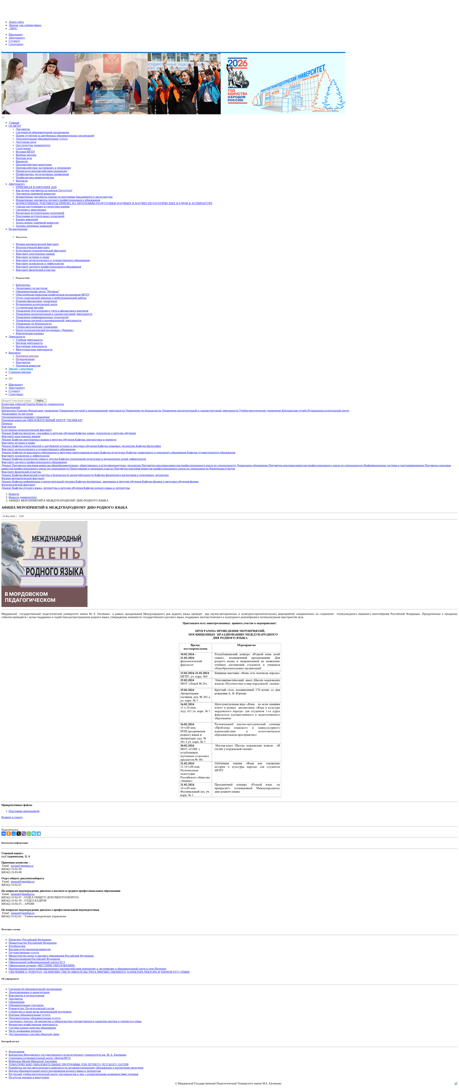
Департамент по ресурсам (31, 288)
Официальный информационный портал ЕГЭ (37, 962)
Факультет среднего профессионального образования (48, 266)
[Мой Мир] (13, 833)
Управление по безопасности (144, 410)
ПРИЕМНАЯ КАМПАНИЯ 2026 (36, 187)
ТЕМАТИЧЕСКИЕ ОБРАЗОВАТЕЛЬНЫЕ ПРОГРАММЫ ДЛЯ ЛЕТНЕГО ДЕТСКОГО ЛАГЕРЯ (69, 1064)
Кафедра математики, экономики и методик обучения (108, 481)
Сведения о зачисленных (31, 209)
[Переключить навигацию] (2, 117)
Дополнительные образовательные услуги (42, 138)
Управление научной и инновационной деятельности (48, 320)
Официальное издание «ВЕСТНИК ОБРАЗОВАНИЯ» (42, 965)
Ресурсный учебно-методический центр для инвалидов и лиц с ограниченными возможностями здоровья (73, 1074)
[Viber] (24, 833)
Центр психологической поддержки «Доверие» (45, 330)
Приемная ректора (27, 355)
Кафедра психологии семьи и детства (35, 458)
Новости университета (50, 404)
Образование (17, 1001)
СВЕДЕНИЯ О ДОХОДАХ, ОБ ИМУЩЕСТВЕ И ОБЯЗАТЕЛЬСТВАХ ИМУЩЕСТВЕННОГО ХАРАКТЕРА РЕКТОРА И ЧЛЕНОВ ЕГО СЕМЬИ (99, 971)
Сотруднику (16, 44)
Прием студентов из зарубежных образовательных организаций (55, 135)
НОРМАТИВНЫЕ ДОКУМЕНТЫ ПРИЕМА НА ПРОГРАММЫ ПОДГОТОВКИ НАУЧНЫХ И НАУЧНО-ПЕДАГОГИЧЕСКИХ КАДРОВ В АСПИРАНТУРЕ (114, 203)
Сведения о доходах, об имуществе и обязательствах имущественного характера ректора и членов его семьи (75, 1021)
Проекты (6, 423)
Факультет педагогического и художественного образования (53, 260)
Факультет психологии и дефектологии (40, 263)
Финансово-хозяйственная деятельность (33, 1024)
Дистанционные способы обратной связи (34, 1034)
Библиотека (23, 284)
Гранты (31, 404)
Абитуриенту (17, 37)
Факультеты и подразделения (26, 995)
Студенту (14, 40)
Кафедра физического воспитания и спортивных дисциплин (131, 475)
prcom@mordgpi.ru (22, 865)
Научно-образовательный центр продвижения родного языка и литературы (55, 1070)
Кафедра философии (148, 446)
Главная (14, 122)
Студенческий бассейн (30, 307)
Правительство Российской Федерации (33, 942)
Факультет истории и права (32, 257)
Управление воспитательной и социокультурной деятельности (54, 313)
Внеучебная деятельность (31, 346)
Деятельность (17, 336)
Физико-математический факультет (37, 244)
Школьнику (16, 34)
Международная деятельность (34, 349)
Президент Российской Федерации (30, 939)
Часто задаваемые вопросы (25, 1030)
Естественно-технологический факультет (41, 250)
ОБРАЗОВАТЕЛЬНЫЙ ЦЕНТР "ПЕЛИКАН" (55, 420)
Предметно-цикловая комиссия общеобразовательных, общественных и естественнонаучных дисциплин (77, 465)
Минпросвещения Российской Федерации (34, 958)
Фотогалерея (16, 1051)
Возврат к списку (12, 817)
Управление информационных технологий (42, 317)
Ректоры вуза (24, 158)
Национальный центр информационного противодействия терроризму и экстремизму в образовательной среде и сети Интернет (87, 968)
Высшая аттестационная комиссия (30, 949)
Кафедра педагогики (113, 452)
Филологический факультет (33, 247)
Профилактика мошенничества (35, 177)
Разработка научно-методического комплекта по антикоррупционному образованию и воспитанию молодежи (76, 1067)
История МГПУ (25, 151)
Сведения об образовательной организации (42, 132)
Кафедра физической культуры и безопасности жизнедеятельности (53, 475)
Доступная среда (26, 142)
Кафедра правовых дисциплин (117, 446)
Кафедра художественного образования (211, 452)
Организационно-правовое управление (25, 417)
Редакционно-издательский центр (36, 304)
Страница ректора (20, 372)
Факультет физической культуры (35, 269)
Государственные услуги (24, 952)
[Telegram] (39, 833)
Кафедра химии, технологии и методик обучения (105, 433)
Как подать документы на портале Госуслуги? (44, 190)
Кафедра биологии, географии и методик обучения (43, 433)
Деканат (6, 433)
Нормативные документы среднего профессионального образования (58, 200)
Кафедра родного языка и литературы (107, 487)
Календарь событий (13, 404)
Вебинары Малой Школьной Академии (33, 1061)
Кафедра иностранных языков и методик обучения (43, 439)
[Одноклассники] (8, 833)
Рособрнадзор (17, 946)
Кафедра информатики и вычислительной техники (43, 481)
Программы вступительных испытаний (40, 216)
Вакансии (22, 161)
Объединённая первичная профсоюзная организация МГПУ (52, 294)
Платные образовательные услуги (29, 1014)
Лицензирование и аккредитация (29, 992)
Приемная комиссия (28, 365)
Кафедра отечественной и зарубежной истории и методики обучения (55, 446)
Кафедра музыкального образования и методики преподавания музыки (56, 452)
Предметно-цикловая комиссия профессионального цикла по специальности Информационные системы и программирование (347, 465)
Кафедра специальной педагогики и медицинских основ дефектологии (102, 458)
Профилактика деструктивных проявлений (42, 174)
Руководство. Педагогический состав (31, 1008)
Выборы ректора (26, 154)
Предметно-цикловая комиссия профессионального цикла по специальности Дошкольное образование (205, 465)
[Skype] (34, 833)
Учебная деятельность (29, 339)
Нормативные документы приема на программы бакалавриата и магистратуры (64, 196)
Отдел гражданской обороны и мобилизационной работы (51, 297)
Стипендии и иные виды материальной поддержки (40, 1011)
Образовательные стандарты (26, 1005)
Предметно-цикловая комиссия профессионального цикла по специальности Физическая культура (174, 468)
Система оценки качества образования (32, 1027)
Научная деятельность (29, 343)
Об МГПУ (15, 125)
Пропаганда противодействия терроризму (41, 171)
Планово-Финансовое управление (37, 410)
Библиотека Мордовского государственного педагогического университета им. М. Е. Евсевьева (67, 1054)
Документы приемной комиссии (36, 193)
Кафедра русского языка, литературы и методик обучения (48, 487)
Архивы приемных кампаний (34, 225)
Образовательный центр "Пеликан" (38, 291)
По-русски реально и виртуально (29, 1077)
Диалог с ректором (21, 368)
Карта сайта (16, 21)
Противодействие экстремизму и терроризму (43, 167)
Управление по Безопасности (34, 323)
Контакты (22, 180)
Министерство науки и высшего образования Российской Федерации (51, 955)
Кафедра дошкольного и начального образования (156, 452)
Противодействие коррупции (34, 164)
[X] (18, 833)
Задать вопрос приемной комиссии (37, 222)
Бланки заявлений (27, 219)
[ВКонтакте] (3, 833)
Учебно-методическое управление (37, 326)
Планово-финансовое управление (36, 301)
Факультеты (23, 362)
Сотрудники (23, 148)
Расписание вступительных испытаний (40, 212)
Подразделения (18, 229)
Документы (23, 129)
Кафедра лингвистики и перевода (95, 439)
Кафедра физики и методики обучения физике (170, 481)
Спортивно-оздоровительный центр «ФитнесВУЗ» (40, 1058)
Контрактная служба (294, 410)
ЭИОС (13, 28)
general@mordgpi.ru (22, 881)
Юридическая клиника (30, 333)
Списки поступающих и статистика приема (42, 206)
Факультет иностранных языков (35, 253)
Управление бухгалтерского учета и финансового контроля (52, 310)
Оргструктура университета (33, 145)
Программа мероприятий (24, 811)
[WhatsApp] (29, 833)
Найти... (41, 400)
